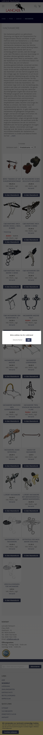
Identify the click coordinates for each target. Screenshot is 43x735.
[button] (18, 340)
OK (28, 340)
